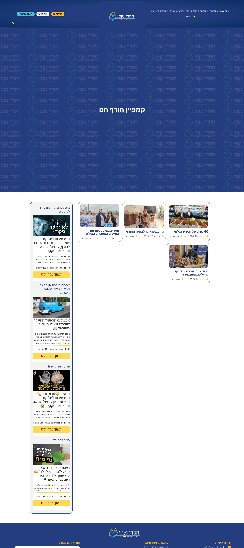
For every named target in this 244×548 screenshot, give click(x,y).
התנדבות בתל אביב (159, 11)
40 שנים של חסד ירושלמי (191, 231)
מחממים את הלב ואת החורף (145, 231)
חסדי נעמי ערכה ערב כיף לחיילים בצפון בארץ (191, 272)
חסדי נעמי (224, 11)
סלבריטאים (190, 16)
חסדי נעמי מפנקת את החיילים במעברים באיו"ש (102, 232)
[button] (13, 23)
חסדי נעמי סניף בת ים (179, 11)
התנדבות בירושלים (199, 11)
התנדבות (214, 11)
